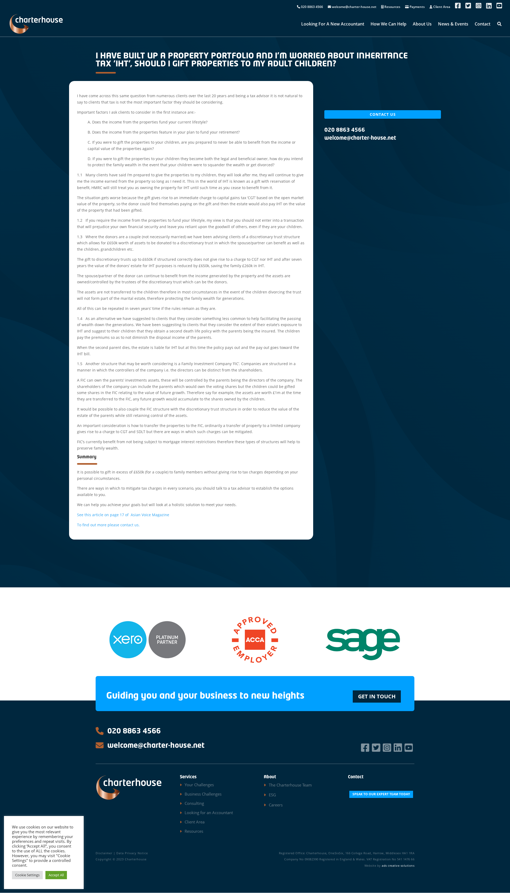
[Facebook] (366, 747)
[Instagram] (388, 747)
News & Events (453, 24)
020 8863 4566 (311, 7)
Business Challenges (203, 794)
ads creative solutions (398, 866)
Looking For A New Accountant (332, 24)
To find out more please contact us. (108, 524)
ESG (272, 794)
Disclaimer (104, 853)
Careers (276, 804)
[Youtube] (409, 747)
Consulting (194, 803)
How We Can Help (388, 24)
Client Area (441, 7)
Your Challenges (199, 784)
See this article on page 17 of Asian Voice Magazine (123, 514)
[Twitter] (377, 747)
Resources (392, 7)
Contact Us (383, 114)
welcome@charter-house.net (353, 7)
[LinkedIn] (398, 747)
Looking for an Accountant (209, 812)
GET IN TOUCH (377, 696)
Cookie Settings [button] (27, 875)
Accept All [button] (56, 875)
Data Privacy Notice (132, 853)
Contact (482, 24)
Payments (417, 7)
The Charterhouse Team (290, 785)
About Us (422, 24)
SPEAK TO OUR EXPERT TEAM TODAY (381, 794)
